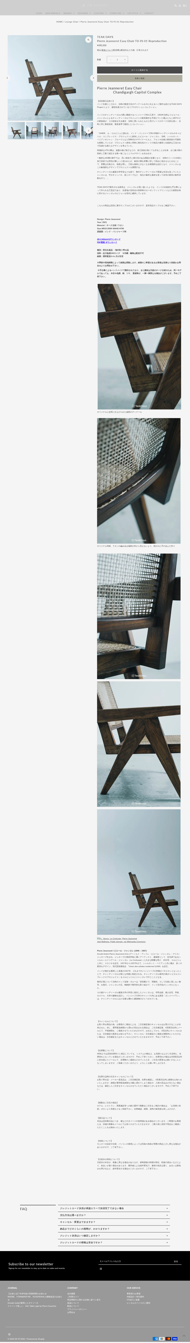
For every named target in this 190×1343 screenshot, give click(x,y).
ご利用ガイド (73, 1297)
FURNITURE (115, 13)
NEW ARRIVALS (52, 13)
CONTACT (149, 13)
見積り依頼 (140, 78)
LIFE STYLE (133, 13)
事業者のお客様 (133, 1293)
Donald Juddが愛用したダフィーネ (23, 1303)
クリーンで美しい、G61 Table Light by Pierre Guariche (32, 1306)
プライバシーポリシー (77, 1309)
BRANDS (68, 13)
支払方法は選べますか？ (73, 1215)
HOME (39, 13)
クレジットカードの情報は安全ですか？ (81, 1242)
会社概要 (71, 1293)
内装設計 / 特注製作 (135, 1297)
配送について (107, 50)
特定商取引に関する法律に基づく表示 (83, 1300)
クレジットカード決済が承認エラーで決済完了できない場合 (92, 1208)
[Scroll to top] (184, 1336)
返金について (73, 1303)
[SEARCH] (175, 5)
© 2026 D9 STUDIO (17, 1339)
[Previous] (7, 78)
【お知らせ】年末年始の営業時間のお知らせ (27, 1293)
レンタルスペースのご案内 (138, 1303)
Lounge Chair (71, 22)
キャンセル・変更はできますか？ (78, 1222)
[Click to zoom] (88, 40)
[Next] (93, 78)
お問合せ (71, 1312)
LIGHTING (99, 13)
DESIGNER (83, 13)
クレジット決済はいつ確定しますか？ (80, 1235)
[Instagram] (101, 1269)
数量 (99, 59)
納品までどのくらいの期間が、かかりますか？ (85, 1229)
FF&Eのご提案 (133, 1300)
